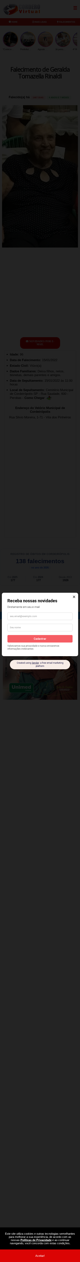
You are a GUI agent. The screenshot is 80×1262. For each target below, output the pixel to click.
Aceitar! (40, 1255)
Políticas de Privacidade (36, 1240)
